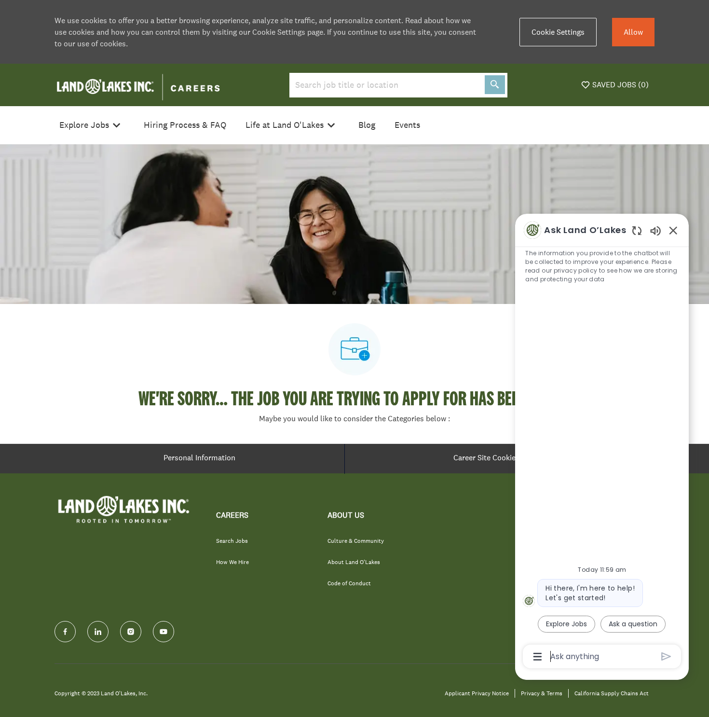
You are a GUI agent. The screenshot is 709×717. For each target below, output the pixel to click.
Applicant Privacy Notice (477, 693)
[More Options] (538, 656)
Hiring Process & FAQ (185, 125)
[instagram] (130, 631)
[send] (666, 656)
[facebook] (65, 631)
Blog (366, 125)
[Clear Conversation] (637, 230)
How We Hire (232, 562)
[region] (602, 442)
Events (407, 125)
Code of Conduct (349, 583)
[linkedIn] (98, 631)
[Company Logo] (138, 84)
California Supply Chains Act (611, 693)
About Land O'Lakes (353, 562)
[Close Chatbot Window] (673, 230)
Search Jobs (232, 541)
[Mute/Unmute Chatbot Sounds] (655, 230)
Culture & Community (355, 541)
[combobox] (385, 85)
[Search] (495, 84)
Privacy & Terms (541, 693)
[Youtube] (163, 631)
